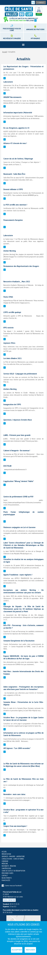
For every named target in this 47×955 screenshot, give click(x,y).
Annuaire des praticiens (35, 29)
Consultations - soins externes (13, 859)
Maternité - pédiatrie (9, 866)
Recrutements (7, 878)
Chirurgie (5, 861)
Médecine (5, 863)
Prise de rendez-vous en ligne (12, 29)
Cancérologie (6, 868)
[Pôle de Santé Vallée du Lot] (20, 11)
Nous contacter (9, 900)
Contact (40, 2)
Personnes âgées (7, 873)
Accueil (4, 52)
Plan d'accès (6, 880)
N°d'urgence (35, 38)
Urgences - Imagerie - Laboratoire (13, 856)
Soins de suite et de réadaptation (13, 871)
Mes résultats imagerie (12, 38)
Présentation (6, 854)
